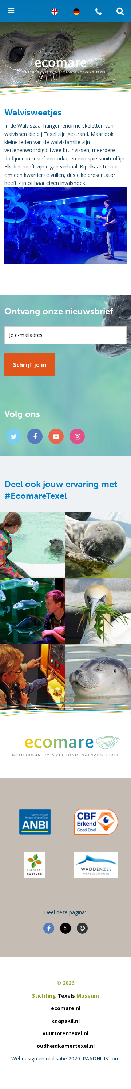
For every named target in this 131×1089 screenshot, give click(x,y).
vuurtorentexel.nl (65, 1033)
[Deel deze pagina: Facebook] (48, 928)
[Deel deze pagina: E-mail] (82, 928)
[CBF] (96, 821)
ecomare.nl (65, 1008)
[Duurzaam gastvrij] (35, 865)
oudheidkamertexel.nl (66, 1045)
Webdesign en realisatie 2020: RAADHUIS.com (65, 1058)
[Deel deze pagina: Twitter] (65, 928)
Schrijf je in (30, 365)
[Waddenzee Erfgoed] (96, 865)
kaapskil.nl (65, 1020)
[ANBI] (35, 821)
